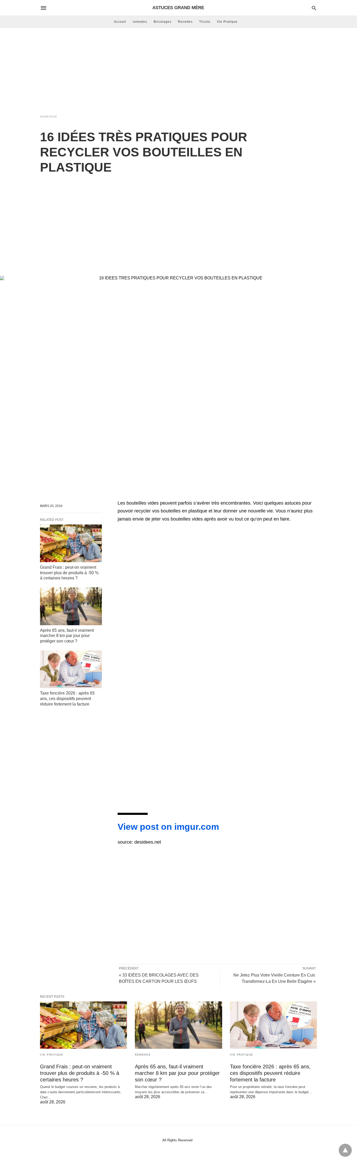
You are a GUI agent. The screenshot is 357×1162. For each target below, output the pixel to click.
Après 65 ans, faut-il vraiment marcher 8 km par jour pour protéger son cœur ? (67, 636)
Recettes (185, 22)
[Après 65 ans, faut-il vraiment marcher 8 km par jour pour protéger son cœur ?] (71, 606)
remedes (140, 22)
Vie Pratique (227, 22)
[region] (178, 219)
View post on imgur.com (168, 827)
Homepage (48, 116)
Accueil (120, 22)
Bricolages (162, 22)
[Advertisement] (178, 69)
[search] (314, 8)
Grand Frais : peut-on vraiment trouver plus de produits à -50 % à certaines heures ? (69, 572)
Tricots (204, 22)
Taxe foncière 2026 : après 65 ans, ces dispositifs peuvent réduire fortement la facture (67, 698)
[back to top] (345, 1150)
